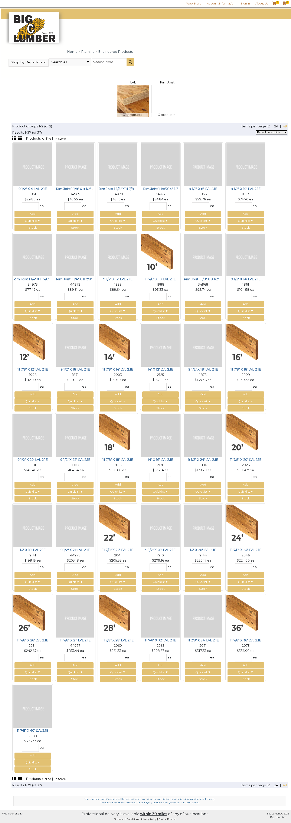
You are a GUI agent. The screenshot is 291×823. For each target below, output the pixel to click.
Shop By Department (28, 62)
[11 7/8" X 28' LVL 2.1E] (118, 616)
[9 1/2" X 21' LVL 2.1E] (75, 526)
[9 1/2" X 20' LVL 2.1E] (32, 435)
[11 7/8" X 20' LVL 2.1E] (245, 435)
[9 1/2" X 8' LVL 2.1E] (203, 164)
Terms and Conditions (127, 819)
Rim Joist (167, 82)
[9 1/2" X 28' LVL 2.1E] (160, 526)
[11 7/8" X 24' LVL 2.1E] (245, 526)
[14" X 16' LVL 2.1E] (160, 435)
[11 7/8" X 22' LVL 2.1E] (118, 526)
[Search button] (130, 62)
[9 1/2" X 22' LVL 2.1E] (75, 435)
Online (46, 138)
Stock (33, 227)
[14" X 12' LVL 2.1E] (160, 345)
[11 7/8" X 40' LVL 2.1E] (32, 706)
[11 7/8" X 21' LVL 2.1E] (75, 616)
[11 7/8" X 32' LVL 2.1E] (160, 616)
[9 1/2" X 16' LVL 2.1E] (75, 345)
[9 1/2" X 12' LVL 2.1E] (118, 255)
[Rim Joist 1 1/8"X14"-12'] (160, 164)
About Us (261, 3)
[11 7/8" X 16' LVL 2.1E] (245, 345)
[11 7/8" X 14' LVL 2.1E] (118, 345)
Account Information (221, 3)
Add (33, 213)
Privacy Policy (149, 819)
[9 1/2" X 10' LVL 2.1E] (245, 164)
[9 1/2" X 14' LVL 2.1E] (245, 255)
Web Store (193, 3)
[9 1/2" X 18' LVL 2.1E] (203, 345)
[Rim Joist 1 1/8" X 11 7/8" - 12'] (118, 164)
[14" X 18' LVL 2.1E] (32, 526)
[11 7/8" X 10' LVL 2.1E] (160, 255)
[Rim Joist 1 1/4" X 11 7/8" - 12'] (75, 255)
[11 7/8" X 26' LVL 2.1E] (32, 616)
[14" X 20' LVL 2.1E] (203, 526)
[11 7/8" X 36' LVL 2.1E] (245, 616)
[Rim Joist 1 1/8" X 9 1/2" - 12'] (75, 164)
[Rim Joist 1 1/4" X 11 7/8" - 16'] (32, 255)
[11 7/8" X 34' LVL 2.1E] (203, 616)
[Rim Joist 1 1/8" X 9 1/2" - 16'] (203, 255)
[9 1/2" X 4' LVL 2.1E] (32, 164)
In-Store (60, 138)
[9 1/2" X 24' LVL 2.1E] (203, 435)
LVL (133, 82)
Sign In (245, 3)
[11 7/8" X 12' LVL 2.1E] (32, 345)
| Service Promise (166, 819)
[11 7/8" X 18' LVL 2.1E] (118, 435)
